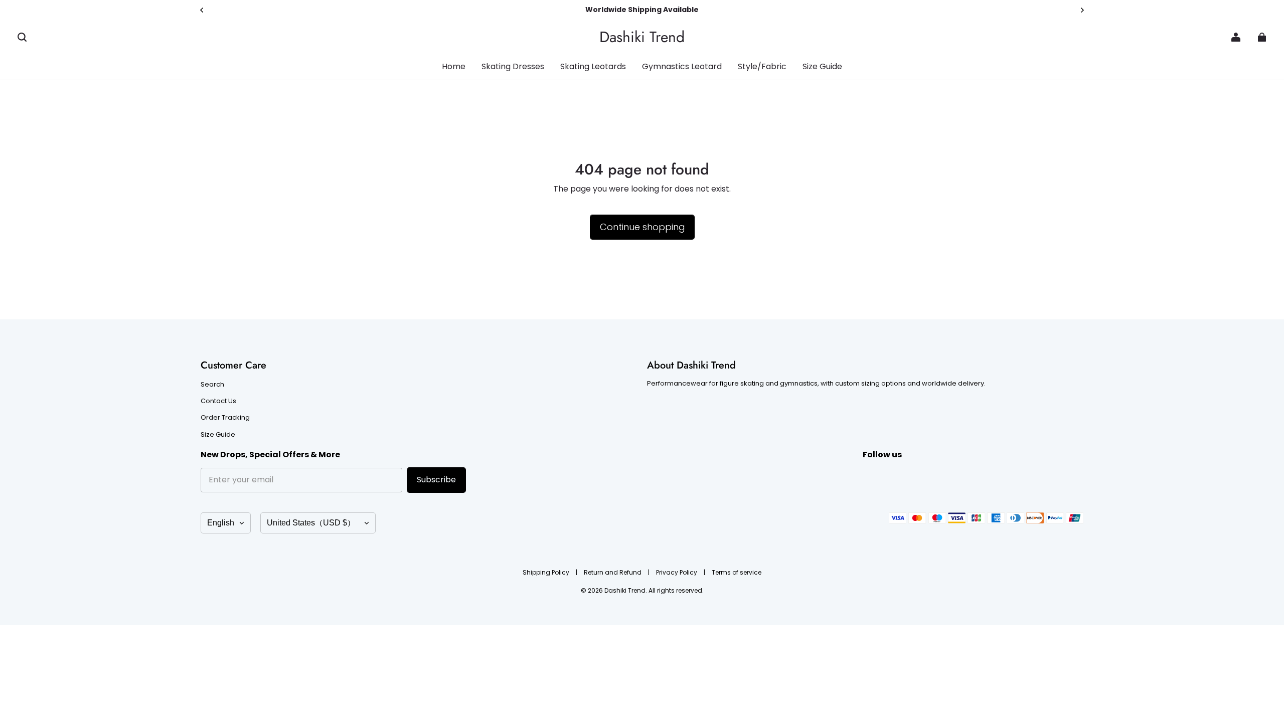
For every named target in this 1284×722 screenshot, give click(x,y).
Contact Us (218, 401)
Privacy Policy (677, 572)
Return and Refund (613, 572)
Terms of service (736, 572)
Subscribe (436, 479)
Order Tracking (225, 417)
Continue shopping (642, 227)
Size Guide (218, 434)
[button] (22, 37)
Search (212, 384)
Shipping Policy (547, 572)
